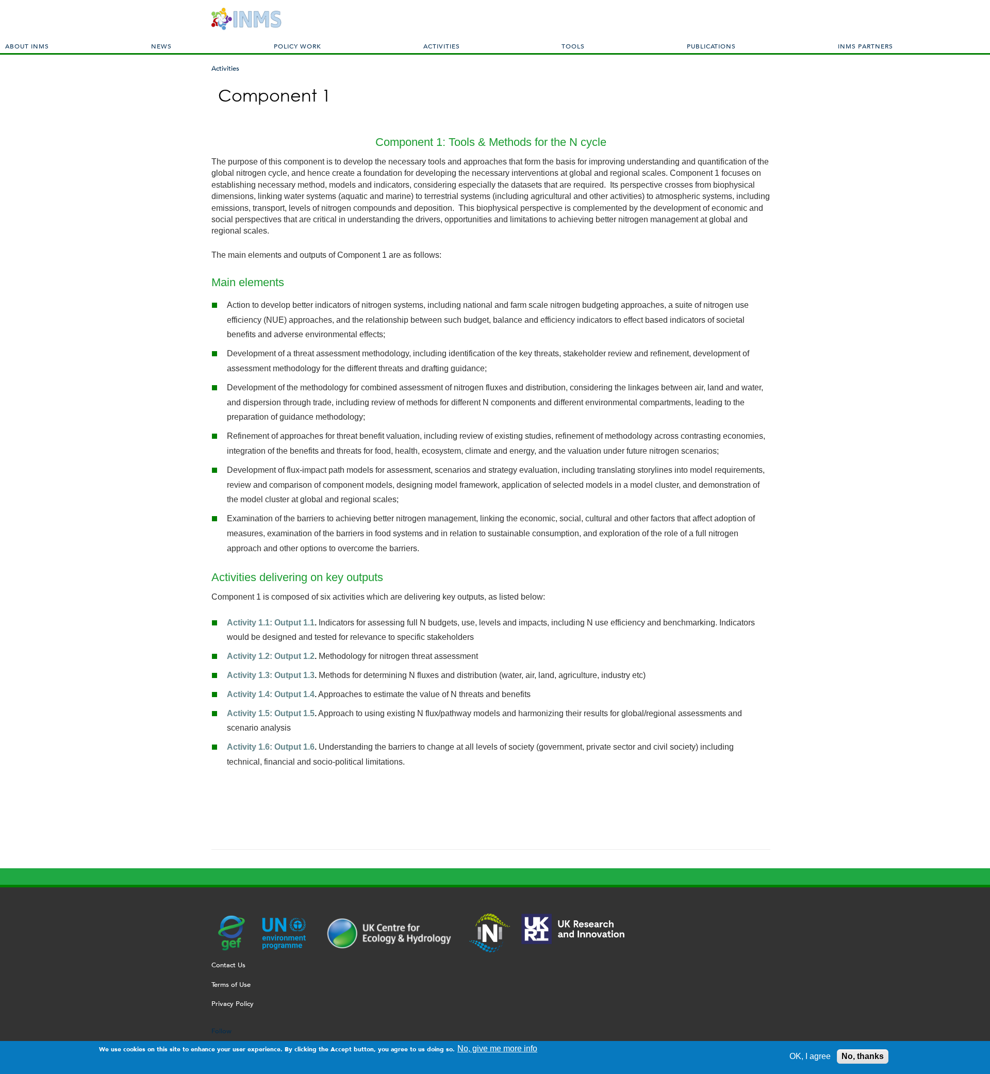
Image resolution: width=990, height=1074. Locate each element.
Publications (711, 46)
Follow (221, 1031)
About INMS (27, 46)
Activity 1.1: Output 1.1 (271, 622)
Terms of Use (231, 984)
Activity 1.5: (250, 713)
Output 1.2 (294, 656)
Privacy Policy (232, 1003)
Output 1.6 (294, 746)
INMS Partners (865, 46)
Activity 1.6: (250, 746)
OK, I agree (810, 1056)
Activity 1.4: (250, 694)
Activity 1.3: (250, 675)
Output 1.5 (294, 713)
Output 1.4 (294, 694)
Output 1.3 (294, 675)
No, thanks (863, 1056)
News (161, 46)
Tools (573, 46)
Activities (441, 46)
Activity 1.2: (250, 656)
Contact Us (228, 965)
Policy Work (297, 46)
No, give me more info (497, 1048)
